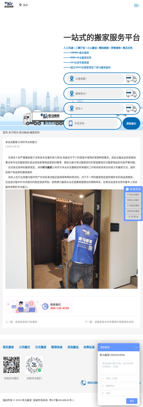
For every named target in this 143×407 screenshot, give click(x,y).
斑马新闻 (24, 132)
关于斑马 (13, 132)
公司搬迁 (24, 347)
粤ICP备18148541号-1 (61, 400)
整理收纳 (56, 347)
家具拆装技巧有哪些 (26, 321)
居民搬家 (8, 347)
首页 (5, 132)
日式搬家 (40, 347)
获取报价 (131, 123)
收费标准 (89, 347)
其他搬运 (73, 347)
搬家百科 (35, 132)
